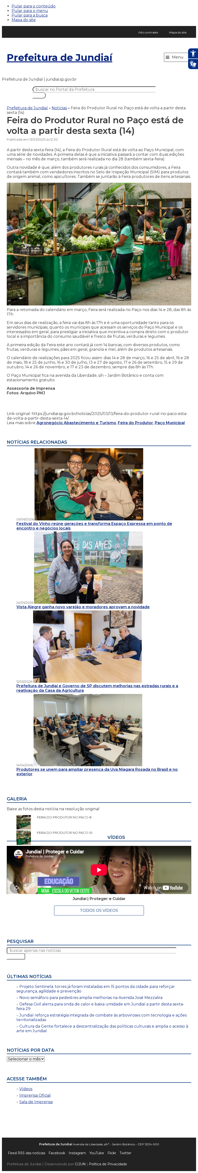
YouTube (96, 1153)
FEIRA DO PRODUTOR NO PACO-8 (62, 817)
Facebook (57, 1153)
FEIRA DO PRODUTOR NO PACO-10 (62, 833)
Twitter (125, 1153)
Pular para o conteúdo (34, 6)
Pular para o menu (30, 10)
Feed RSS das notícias (26, 1153)
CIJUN (80, 1164)
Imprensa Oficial (35, 1095)
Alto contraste (148, 32)
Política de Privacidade (108, 1164)
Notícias (59, 108)
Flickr (111, 1153)
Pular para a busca (30, 15)
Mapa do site (24, 20)
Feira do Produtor (135, 423)
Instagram (77, 1153)
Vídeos (25, 1089)
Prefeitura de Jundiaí (59, 57)
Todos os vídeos (99, 910)
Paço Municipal (170, 423)
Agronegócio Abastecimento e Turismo (76, 423)
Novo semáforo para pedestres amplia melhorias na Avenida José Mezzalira (91, 997)
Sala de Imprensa (36, 1102)
